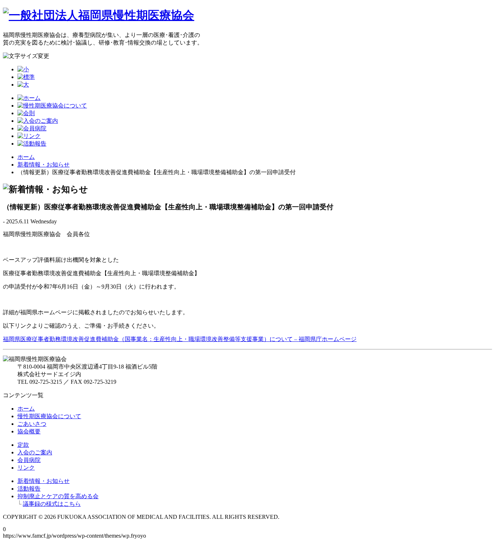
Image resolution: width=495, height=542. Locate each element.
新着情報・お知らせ (43, 164)
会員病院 (29, 460)
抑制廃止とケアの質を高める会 (58, 496)
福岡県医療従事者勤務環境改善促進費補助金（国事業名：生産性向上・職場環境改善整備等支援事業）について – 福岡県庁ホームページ (180, 339)
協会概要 (29, 431)
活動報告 (29, 489)
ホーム (26, 157)
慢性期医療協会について (49, 416)
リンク (26, 468)
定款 (23, 445)
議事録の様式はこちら (52, 504)
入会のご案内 (34, 452)
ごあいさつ (31, 424)
